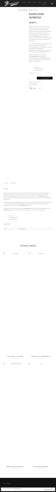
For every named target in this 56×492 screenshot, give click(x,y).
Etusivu (19, 10)
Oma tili (29, 2)
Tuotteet (44, 2)
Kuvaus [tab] (6, 183)
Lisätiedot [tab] (13, 183)
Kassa (34, 2)
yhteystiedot (44, 4)
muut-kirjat (24, 10)
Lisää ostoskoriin (45, 78)
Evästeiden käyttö (17, 488)
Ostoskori (39, 2)
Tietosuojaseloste (7, 483)
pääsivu (24, 2)
